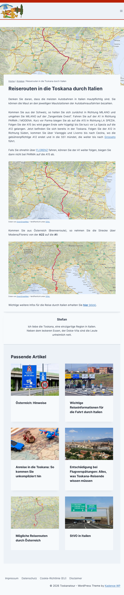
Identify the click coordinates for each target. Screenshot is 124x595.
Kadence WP (112, 585)
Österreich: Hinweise (31, 403)
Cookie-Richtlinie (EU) (53, 578)
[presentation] (35, 380)
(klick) (89, 305)
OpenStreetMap (23, 222)
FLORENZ (42, 150)
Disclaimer (75, 578)
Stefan (62, 319)
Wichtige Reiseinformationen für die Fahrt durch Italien (86, 407)
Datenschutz (29, 578)
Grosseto (110, 137)
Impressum (11, 578)
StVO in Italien (80, 536)
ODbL (48, 222)
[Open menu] (121, 10)
